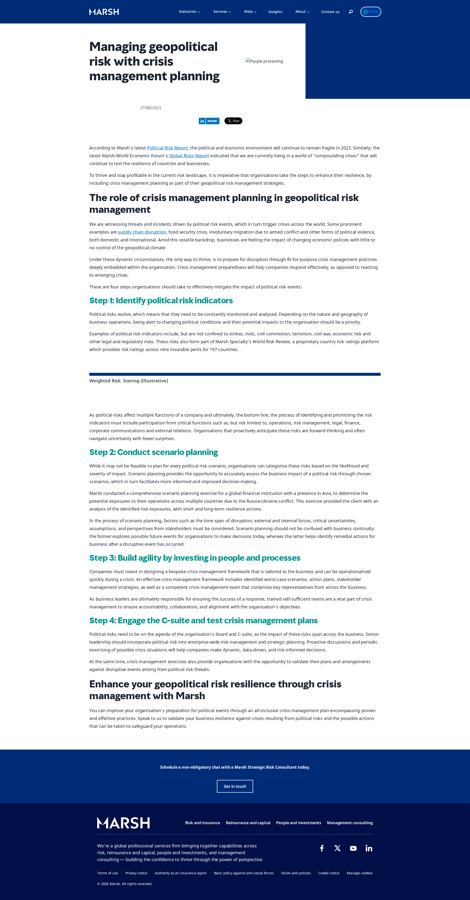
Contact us (330, 11)
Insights (275, 11)
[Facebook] (322, 848)
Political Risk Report (167, 148)
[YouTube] (353, 848)
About (300, 11)
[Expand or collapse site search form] (351, 12)
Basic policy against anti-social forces (244, 873)
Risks (248, 11)
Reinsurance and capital (248, 822)
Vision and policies (296, 873)
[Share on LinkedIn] (210, 120)
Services (220, 11)
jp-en (373, 11)
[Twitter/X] (337, 848)
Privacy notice (136, 873)
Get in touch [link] (235, 786)
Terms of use (107, 873)
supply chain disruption (142, 232)
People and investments (298, 822)
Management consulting (350, 822)
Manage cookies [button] (360, 873)
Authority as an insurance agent (180, 873)
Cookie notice (329, 873)
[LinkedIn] (369, 848)
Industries (187, 11)
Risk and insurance (202, 822)
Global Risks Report (189, 156)
